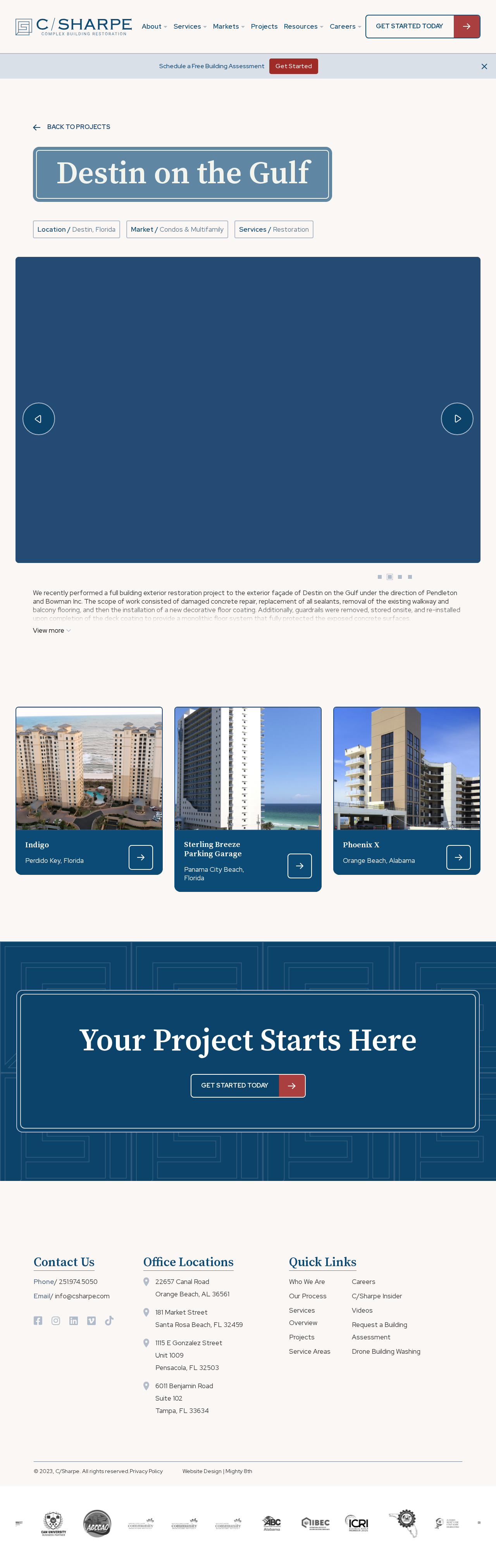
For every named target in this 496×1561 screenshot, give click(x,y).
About (152, 26)
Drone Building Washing (386, 1351)
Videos (362, 1310)
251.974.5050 (78, 1281)
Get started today (234, 1085)
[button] (457, 418)
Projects (264, 26)
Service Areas (310, 1351)
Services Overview (303, 1316)
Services (187, 26)
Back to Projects (78, 127)
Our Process (308, 1296)
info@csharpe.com (82, 1296)
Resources (301, 26)
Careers (343, 26)
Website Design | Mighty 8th (217, 1471)
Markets (226, 26)
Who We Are (307, 1281)
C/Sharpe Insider (377, 1296)
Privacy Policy (146, 1471)
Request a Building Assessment (379, 1330)
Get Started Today (409, 26)
